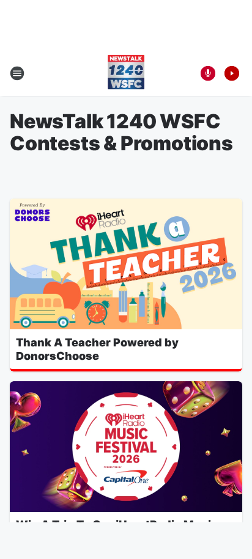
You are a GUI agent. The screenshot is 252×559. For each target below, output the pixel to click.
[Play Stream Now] (231, 73)
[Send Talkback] (208, 73)
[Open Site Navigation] (17, 73)
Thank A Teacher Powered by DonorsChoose (97, 349)
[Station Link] (126, 73)
